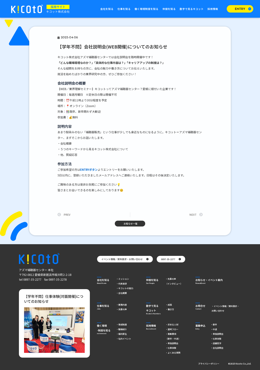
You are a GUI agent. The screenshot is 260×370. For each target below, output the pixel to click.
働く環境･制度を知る (104, 329)
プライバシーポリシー (208, 363)
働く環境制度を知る (146, 9)
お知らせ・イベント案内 (209, 281)
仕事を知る (124, 9)
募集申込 (200, 326)
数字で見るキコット (192, 9)
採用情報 (212, 9)
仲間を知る (169, 9)
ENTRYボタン (89, 169)
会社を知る (107, 9)
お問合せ (200, 307)
